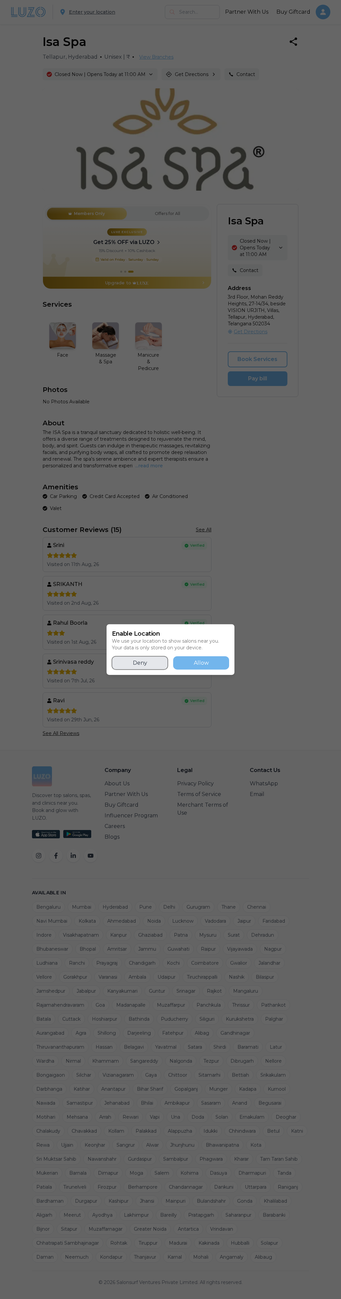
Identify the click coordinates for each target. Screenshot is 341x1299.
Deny (140, 663)
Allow (201, 663)
